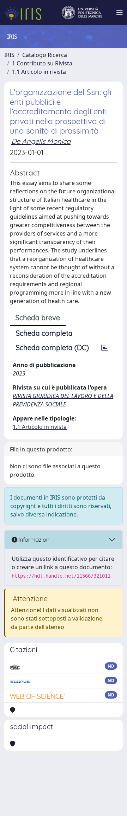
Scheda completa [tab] (44, 333)
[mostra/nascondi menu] (119, 12)
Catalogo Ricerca (44, 55)
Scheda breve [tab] (38, 317)
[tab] (104, 347)
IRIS (9, 55)
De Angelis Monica (41, 141)
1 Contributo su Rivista (42, 63)
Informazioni (33, 539)
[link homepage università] (82, 12)
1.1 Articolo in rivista (39, 72)
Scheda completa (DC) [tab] (52, 347)
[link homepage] (25, 12)
